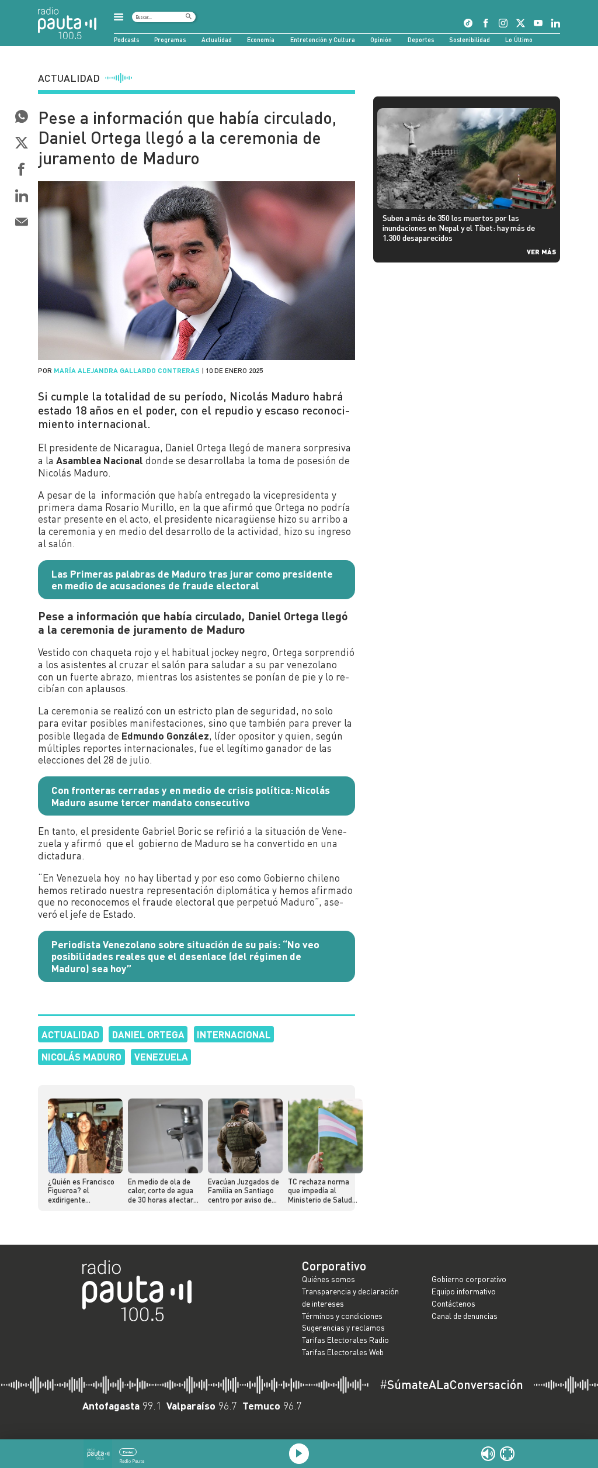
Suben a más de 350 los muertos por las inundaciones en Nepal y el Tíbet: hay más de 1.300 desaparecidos (459, 227)
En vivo (128, 1452)
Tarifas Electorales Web (343, 1352)
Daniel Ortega (148, 1034)
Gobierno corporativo (469, 1279)
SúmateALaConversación (451, 1385)
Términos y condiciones (342, 1316)
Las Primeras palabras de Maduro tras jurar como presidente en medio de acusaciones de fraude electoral (192, 579)
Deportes (421, 39)
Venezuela (161, 1056)
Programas (170, 39)
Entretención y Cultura (322, 39)
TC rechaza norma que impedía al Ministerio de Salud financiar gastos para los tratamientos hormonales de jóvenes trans (323, 1190)
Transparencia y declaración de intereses (350, 1297)
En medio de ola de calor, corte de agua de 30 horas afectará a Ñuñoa (162, 1190)
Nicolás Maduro (81, 1056)
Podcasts (126, 39)
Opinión (381, 39)
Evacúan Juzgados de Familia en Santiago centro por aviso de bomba (243, 1190)
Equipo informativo (464, 1291)
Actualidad (216, 39)
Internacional (233, 1034)
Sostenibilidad (469, 39)
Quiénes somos (328, 1279)
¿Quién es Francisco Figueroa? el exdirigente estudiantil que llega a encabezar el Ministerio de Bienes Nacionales (82, 1190)
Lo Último (519, 39)
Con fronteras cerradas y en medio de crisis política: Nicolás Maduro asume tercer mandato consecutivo (190, 796)
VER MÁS (541, 251)
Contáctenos (453, 1303)
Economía (260, 39)
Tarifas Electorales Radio (345, 1340)
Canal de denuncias (465, 1316)
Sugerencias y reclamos (343, 1327)
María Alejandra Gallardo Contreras (127, 370)
